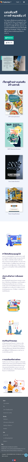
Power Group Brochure (14, 213)
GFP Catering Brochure (14, 116)
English (17, 2)
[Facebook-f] (13, 460)
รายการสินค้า (6, 403)
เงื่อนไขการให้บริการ (7, 425)
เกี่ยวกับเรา (5, 419)
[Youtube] (15, 460)
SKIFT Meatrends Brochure (14, 149)
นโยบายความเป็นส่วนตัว (8, 422)
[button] (24, 2)
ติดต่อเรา (5, 441)
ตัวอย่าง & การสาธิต (7, 412)
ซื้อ (4, 406)
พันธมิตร (5, 428)
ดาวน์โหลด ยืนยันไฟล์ (8, 438)
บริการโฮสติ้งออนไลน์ (8, 409)
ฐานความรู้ (5, 435)
